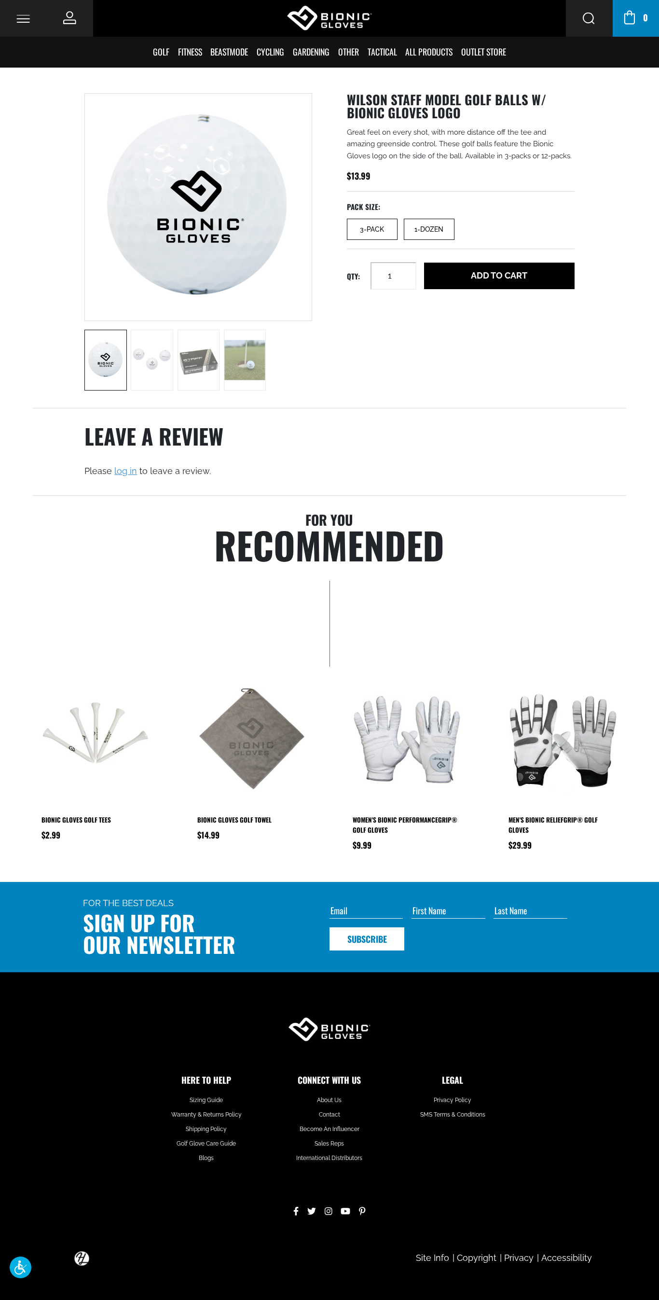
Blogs (206, 1158)
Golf (161, 51)
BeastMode (229, 51)
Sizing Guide (206, 1100)
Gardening (311, 51)
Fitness (190, 51)
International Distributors (329, 1158)
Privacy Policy (452, 1100)
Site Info (432, 1258)
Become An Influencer (329, 1129)
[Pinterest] (362, 1210)
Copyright (476, 1258)
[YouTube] (345, 1210)
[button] (20, 1267)
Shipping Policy (206, 1129)
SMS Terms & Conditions (452, 1114)
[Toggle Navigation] (23, 18)
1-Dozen (428, 229)
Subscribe (367, 939)
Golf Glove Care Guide (206, 1143)
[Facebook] (296, 1210)
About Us (329, 1100)
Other (348, 51)
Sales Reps (329, 1143)
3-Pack (372, 229)
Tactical (382, 51)
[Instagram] (328, 1210)
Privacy (519, 1258)
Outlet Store (483, 51)
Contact (329, 1114)
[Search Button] (589, 18)
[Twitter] (311, 1210)
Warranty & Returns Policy (206, 1114)
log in (125, 471)
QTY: (353, 276)
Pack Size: (363, 206)
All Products (429, 51)
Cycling (270, 51)
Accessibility (566, 1258)
